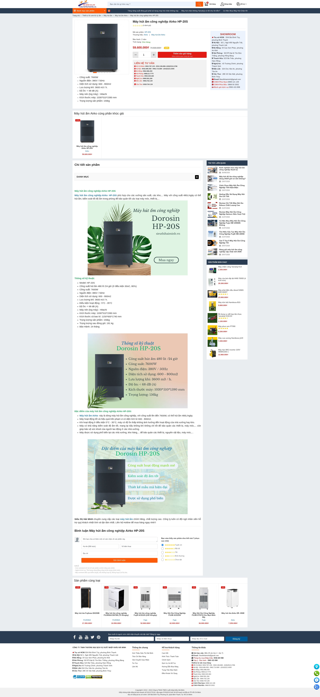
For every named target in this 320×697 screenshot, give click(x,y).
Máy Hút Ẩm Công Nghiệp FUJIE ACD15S (175, 614)
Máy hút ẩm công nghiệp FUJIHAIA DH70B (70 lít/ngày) (116, 614)
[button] (242, 4)
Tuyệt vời (178, 545)
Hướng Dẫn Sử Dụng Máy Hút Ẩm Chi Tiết (232, 195)
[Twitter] (92, 637)
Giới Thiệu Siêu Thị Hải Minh (142, 653)
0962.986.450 (147, 71)
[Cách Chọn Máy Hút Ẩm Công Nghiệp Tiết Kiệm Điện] (212, 187)
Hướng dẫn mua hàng (170, 667)
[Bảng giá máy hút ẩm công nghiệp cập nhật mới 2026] (212, 252)
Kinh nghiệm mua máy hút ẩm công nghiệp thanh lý (232, 169)
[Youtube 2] (86, 637)
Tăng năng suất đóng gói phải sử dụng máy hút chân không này (131, 11)
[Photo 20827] (101, 47)
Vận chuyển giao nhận (140, 660)
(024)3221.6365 (168, 69)
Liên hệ (135, 667)
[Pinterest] (98, 637)
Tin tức (135, 663)
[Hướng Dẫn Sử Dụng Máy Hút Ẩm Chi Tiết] (212, 196)
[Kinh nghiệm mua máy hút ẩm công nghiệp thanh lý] (212, 170)
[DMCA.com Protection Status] (94, 677)
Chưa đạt (178, 560)
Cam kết (165, 653)
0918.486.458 (146, 69)
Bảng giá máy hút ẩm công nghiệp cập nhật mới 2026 (230, 251)
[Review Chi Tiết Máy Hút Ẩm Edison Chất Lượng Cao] (212, 205)
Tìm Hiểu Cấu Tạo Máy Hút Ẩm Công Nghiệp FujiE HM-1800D (232, 233)
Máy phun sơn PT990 (226, 326)
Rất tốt (177, 548)
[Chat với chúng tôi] (317, 687)
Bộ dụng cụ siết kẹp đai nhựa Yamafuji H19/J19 (229, 315)
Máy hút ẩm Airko (158, 35)
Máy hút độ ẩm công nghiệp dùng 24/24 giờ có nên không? (232, 177)
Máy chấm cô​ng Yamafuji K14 (230, 267)
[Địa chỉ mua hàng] (317, 667)
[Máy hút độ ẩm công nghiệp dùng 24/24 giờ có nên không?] (212, 178)
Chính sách (166, 660)
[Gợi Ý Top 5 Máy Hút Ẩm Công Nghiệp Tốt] (212, 243)
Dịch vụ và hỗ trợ (169, 663)
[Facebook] (74, 637)
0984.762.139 (147, 81)
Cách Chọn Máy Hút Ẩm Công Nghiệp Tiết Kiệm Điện (232, 186)
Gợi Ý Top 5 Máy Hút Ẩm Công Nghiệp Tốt (232, 242)
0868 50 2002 (233, 85)
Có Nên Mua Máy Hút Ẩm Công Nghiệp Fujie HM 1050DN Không (232, 223)
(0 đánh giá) (147, 25)
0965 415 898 (234, 87)
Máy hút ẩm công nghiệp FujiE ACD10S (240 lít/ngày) (145, 614)
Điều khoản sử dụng (169, 673)
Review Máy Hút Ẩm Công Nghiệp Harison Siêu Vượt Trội (232, 213)
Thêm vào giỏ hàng (182, 55)
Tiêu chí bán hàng (139, 656)
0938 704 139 (205, 681)
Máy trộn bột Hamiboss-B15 (229, 302)
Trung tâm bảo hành (169, 670)
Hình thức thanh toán (170, 656)
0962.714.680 (157, 69)
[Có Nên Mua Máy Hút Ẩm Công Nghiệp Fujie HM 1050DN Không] (212, 223)
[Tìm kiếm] (199, 4)
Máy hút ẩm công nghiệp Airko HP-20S (87, 147)
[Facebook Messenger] (317, 680)
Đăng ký (236, 639)
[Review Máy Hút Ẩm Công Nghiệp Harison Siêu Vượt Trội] (212, 214)
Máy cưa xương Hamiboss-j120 (230, 338)
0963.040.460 (149, 76)
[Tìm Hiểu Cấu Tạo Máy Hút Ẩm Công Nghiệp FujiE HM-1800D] (212, 234)
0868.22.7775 (149, 74)
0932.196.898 (161, 66)
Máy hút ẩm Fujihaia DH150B (87, 613)
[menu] (197, 177)
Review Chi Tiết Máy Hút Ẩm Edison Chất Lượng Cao (231, 204)
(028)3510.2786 (171, 66)
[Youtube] (80, 637)
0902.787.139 (150, 66)
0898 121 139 (233, 82)
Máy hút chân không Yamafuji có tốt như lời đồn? (178, 11)
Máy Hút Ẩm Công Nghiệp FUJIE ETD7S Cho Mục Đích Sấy (204, 615)
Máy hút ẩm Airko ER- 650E (233, 613)
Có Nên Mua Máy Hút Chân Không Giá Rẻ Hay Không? (223, 11)
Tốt (176, 552)
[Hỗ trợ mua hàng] (317, 673)
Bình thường (179, 556)
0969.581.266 (147, 78)
